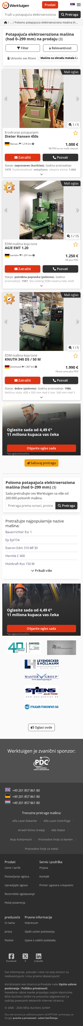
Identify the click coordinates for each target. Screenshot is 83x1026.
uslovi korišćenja (48, 1018)
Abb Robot (58, 830)
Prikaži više (43, 570)
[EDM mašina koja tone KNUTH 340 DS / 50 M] (41, 321)
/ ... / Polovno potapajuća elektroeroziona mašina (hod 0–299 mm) (44, 22)
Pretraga (71, 14)
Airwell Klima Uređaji (31, 830)
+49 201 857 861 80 (26, 790)
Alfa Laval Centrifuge (57, 821)
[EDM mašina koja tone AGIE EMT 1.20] (41, 210)
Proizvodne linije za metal (41, 849)
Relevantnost (61, 48)
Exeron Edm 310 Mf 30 (21, 548)
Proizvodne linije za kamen (55, 839)
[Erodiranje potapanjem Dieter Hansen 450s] (41, 98)
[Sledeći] (77, 98)
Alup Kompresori (21, 839)
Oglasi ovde (43, 727)
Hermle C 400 (15, 556)
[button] (79, 5)
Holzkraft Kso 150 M (19, 564)
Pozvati (62, 157)
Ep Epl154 (12, 540)
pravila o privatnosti (24, 1018)
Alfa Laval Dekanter (24, 821)
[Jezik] (72, 5)
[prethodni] (5, 98)
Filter (24, 48)
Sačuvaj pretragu (43, 463)
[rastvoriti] (41, 174)
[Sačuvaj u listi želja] (75, 133)
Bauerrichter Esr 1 (18, 532)
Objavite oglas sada (41, 448)
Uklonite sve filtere (23, 58)
